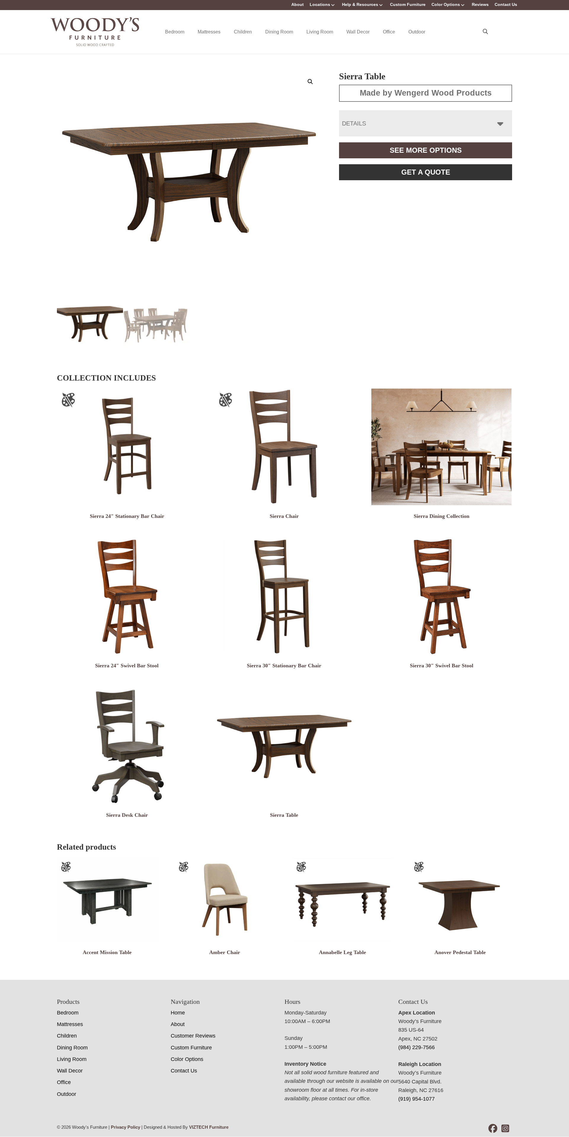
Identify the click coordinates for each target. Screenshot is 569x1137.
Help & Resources (360, 4)
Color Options (445, 4)
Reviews (480, 4)
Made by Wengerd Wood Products (426, 92)
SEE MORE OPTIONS (426, 150)
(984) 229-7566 (416, 1047)
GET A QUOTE (425, 172)
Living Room (319, 31)
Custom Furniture (408, 4)
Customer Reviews (193, 1036)
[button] (310, 81)
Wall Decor (358, 31)
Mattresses (209, 31)
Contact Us (506, 4)
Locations (320, 4)
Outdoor (416, 31)
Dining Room (279, 31)
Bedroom (174, 31)
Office (389, 31)
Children (243, 31)
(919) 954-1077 (416, 1099)
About (297, 4)
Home (178, 1013)
